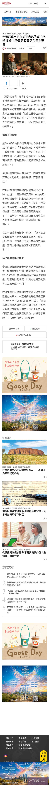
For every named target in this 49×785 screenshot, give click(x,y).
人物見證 (35, 11)
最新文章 (7, 11)
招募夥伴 (9, 744)
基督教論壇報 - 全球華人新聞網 (6, 3)
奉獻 (35, 3)
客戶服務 (35, 741)
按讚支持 (36, 328)
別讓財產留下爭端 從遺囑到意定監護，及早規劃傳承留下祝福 (24, 513)
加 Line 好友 (13, 328)
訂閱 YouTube (25, 335)
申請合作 (22, 741)
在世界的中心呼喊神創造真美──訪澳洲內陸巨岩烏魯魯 (23, 471)
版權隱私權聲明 (25, 744)
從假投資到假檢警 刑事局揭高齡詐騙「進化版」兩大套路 (24, 554)
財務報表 (9, 748)
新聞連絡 (22, 738)
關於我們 (9, 738)
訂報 (30, 3)
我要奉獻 (14, 348)
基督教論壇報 (21, 11)
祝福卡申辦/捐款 (26, 748)
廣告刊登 (9, 741)
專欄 (45, 11)
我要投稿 (35, 738)
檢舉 (45, 48)
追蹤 (30, 48)
